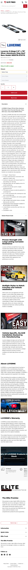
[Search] (25, 6)
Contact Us (20, 563)
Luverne (7, 10)
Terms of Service (14, 565)
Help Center (6, 563)
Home (2, 10)
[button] (14, 104)
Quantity (3, 84)
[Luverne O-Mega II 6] (3, 45)
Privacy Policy (13, 563)
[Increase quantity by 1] (14, 87)
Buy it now (14, 98)
